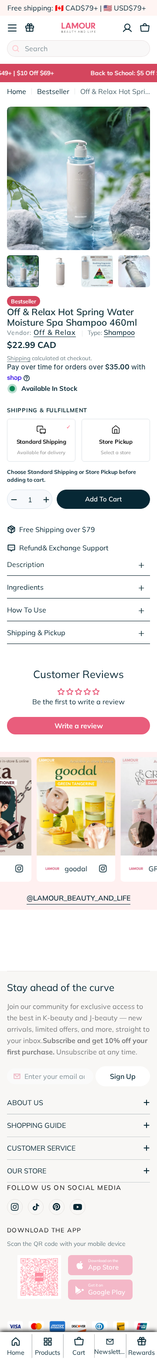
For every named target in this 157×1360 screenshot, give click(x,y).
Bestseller (53, 91)
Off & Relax (55, 332)
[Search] (15, 48)
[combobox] (78, 48)
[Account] (127, 28)
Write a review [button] (79, 725)
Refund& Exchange (50, 547)
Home (16, 91)
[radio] (41, 440)
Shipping (19, 358)
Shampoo (119, 332)
